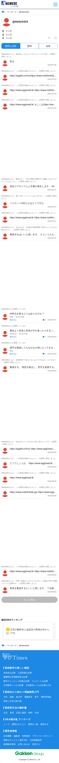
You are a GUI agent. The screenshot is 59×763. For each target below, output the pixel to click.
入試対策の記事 (25, 672)
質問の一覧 (33, 724)
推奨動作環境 (9, 744)
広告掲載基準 (36, 739)
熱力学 (19, 696)
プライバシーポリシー (42, 735)
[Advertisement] (29, 143)
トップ (6, 724)
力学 (5, 696)
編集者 (17, 735)
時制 (30, 712)
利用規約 (26, 735)
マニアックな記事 (40, 681)
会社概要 (7, 735)
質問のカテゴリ (19, 724)
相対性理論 (46, 696)
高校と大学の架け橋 (12, 700)
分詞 (37, 712)
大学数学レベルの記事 (13, 685)
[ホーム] (2, 11)
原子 (37, 696)
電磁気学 (28, 696)
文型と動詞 (21, 712)
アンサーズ (11, 12)
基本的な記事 (9, 672)
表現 (12, 712)
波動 (12, 696)
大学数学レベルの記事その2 (38, 685)
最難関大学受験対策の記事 (15, 676)
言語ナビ (36, 744)
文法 (5, 712)
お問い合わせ (24, 744)
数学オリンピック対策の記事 (16, 681)
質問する (44, 724)
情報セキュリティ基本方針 (15, 739)
